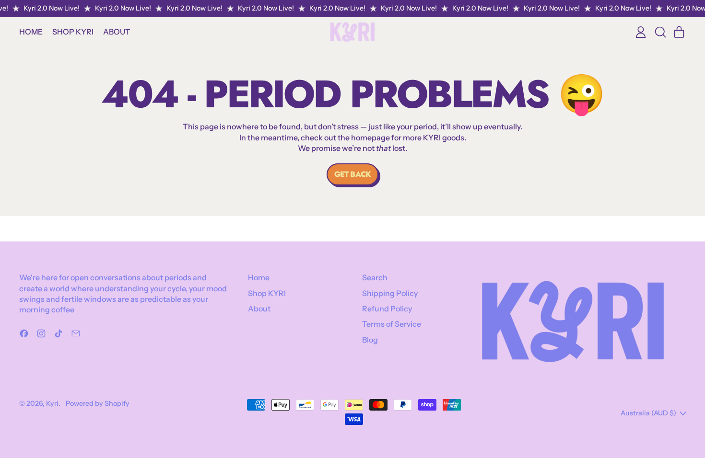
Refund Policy (387, 308)
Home (31, 31)
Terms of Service (391, 324)
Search (375, 277)
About (116, 31)
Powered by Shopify (97, 403)
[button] (660, 32)
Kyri (52, 403)
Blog (370, 339)
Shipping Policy (390, 293)
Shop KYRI (73, 31)
